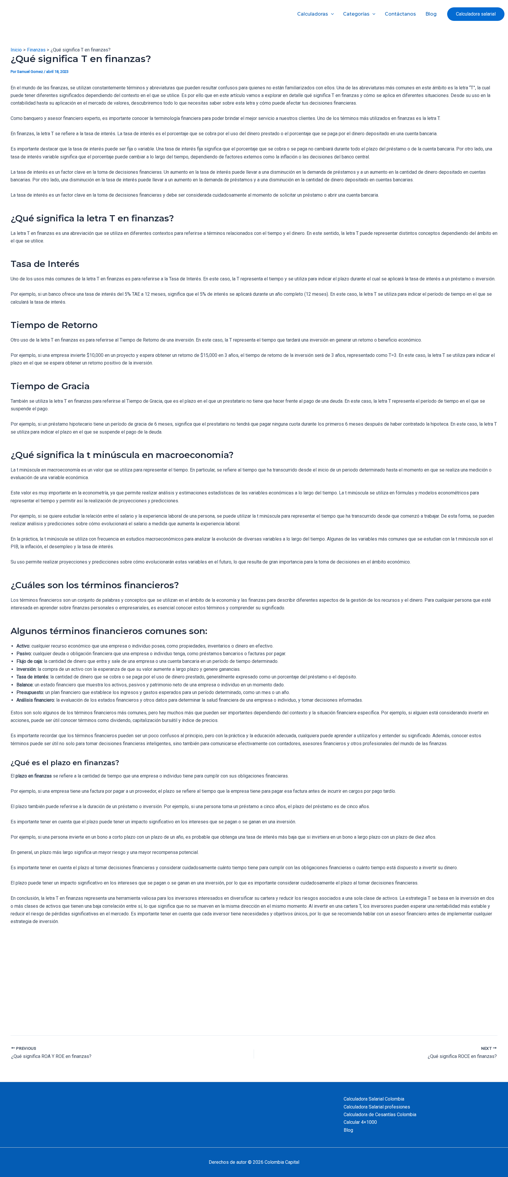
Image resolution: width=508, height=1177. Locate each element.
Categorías (356, 14)
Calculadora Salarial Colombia (374, 1099)
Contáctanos (400, 14)
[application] (331, 14)
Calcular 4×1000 (360, 1122)
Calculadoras (312, 14)
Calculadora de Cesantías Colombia (380, 1114)
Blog (431, 14)
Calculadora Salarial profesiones (377, 1107)
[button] (475, 14)
